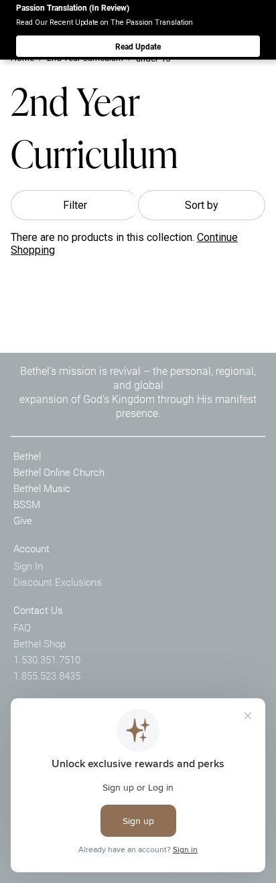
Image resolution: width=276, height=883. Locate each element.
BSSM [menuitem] (26, 504)
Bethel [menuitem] (27, 456)
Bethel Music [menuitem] (41, 488)
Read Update (138, 46)
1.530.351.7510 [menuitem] (46, 659)
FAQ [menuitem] (22, 627)
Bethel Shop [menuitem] (39, 643)
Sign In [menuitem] (28, 565)
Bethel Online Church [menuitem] (59, 472)
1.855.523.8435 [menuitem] (46, 675)
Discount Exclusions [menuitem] (57, 581)
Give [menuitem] (22, 520)
